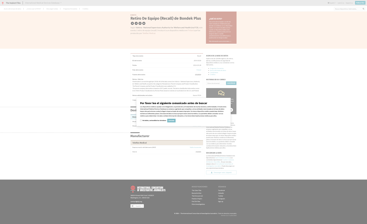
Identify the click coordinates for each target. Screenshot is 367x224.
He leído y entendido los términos (154, 120)
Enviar (171, 121)
